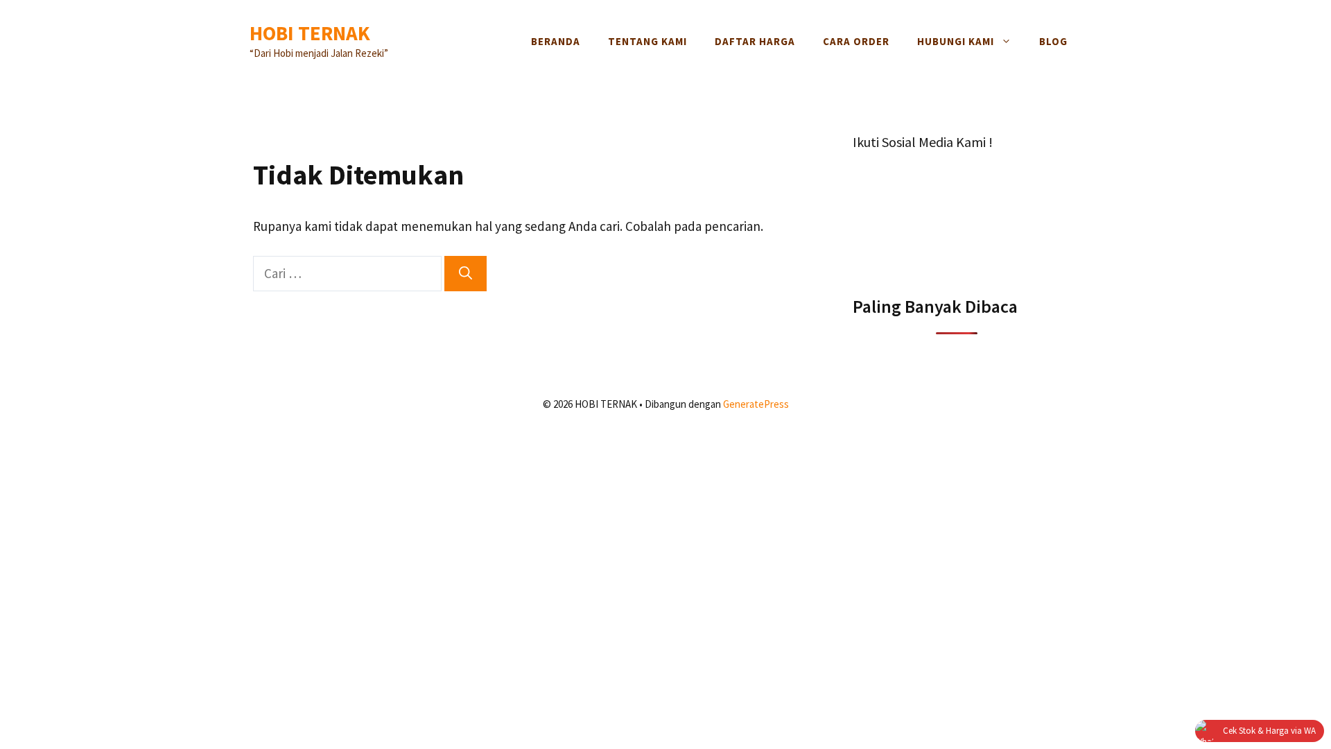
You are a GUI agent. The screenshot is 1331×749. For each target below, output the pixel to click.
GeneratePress (756, 404)
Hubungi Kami (955, 41)
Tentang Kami (647, 41)
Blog (1053, 41)
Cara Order (856, 41)
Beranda (555, 41)
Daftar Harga (755, 41)
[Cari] (465, 273)
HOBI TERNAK (310, 33)
